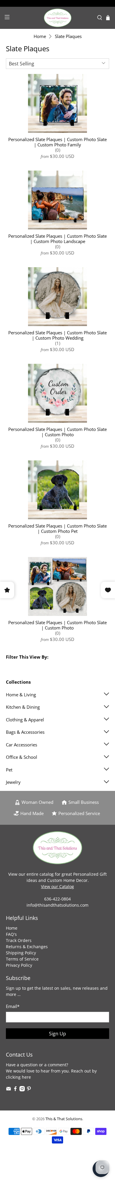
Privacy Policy (19, 965)
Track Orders (19, 940)
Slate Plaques (68, 36)
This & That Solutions (63, 1118)
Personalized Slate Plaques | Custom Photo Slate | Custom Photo (57, 431)
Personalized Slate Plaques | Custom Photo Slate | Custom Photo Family (57, 141)
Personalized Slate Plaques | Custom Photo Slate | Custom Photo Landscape (57, 238)
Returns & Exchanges (27, 946)
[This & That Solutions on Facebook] (15, 1090)
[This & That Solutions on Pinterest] (29, 1090)
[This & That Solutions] (57, 17)
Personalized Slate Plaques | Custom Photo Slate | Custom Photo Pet (57, 528)
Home (40, 36)
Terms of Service (22, 959)
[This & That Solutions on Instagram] (22, 1090)
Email (12, 1006)
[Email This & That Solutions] (8, 1090)
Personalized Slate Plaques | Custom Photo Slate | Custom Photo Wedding (57, 335)
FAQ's (11, 934)
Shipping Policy (21, 953)
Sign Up (57, 1033)
